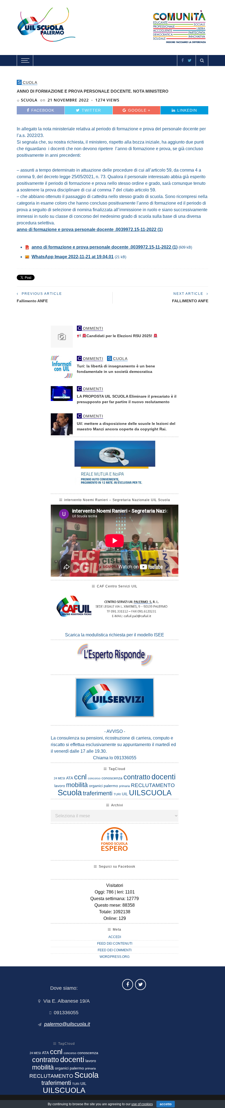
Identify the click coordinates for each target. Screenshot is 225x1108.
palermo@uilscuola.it (67, 1024)
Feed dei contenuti (114, 943)
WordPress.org (115, 957)
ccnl (80, 777)
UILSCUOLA (150, 792)
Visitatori (114, 885)
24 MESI (59, 778)
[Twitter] (189, 60)
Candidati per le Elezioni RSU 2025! (119, 336)
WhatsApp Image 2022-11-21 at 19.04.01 (73, 256)
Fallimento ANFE (32, 301)
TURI (117, 794)
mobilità (77, 784)
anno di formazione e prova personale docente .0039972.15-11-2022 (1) (90, 229)
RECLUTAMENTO (153, 785)
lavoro (59, 785)
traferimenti (98, 793)
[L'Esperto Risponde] (114, 655)
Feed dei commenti (114, 950)
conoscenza (112, 778)
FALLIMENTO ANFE (190, 301)
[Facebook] (182, 60)
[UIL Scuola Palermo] (112, 26)
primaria (124, 786)
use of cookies (142, 1104)
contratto (136, 777)
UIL (125, 794)
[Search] (202, 60)
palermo (111, 785)
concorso (94, 778)
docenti (163, 777)
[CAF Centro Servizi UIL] (114, 608)
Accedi (114, 937)
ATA (69, 778)
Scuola (29, 100)
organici (96, 785)
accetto (165, 1104)
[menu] (24, 60)
